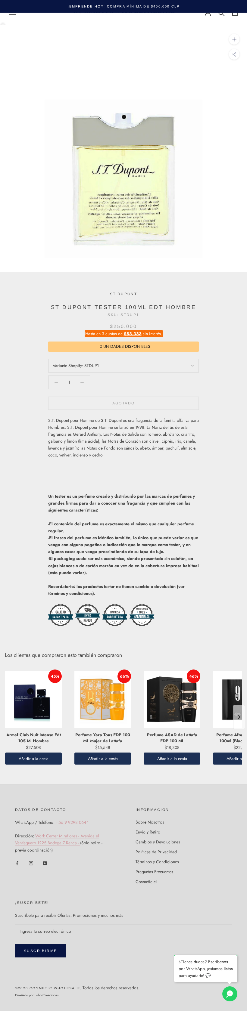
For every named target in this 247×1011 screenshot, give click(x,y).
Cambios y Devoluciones (158, 842)
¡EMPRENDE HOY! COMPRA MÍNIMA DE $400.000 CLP (123, 6)
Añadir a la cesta (33, 759)
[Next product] (239, 717)
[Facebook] (17, 863)
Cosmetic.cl (146, 882)
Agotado (123, 403)
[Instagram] (31, 863)
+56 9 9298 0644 (72, 822)
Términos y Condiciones (157, 862)
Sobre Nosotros (150, 822)
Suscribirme (40, 951)
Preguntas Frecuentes (154, 872)
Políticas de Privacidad (156, 852)
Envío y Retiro (148, 832)
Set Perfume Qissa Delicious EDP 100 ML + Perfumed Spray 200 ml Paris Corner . (75, 980)
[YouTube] (45, 863)
